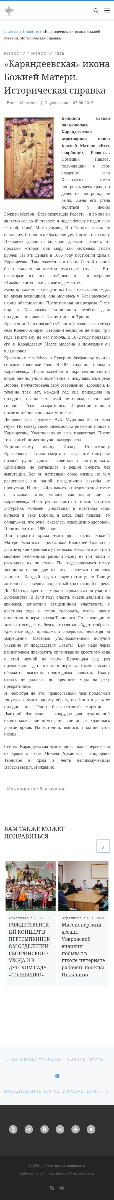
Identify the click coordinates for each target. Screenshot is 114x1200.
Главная (11, 31)
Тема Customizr (82, 1173)
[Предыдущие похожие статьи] (88, 846)
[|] (9, 10)
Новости (30, 31)
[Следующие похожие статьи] (103, 846)
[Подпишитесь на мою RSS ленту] (52, 1188)
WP (42, 1173)
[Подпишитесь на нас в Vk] (61, 1188)
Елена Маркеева (23, 103)
